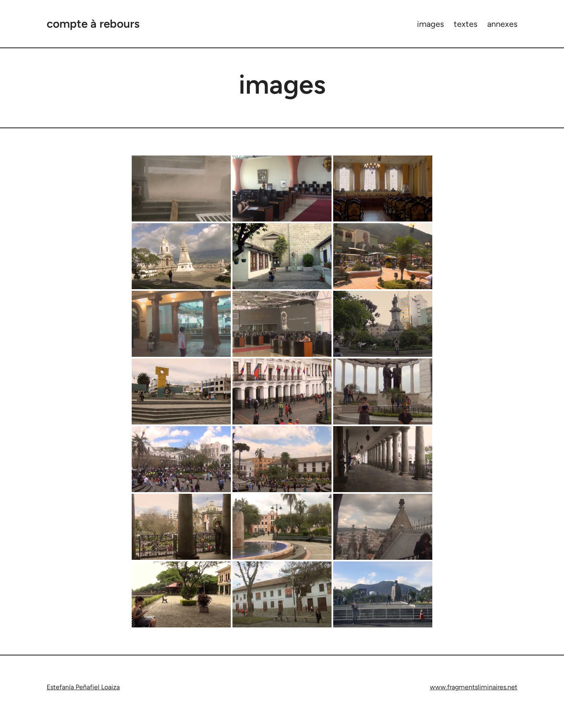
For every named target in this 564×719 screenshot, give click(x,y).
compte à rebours (93, 24)
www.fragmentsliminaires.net (473, 687)
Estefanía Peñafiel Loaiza (83, 687)
